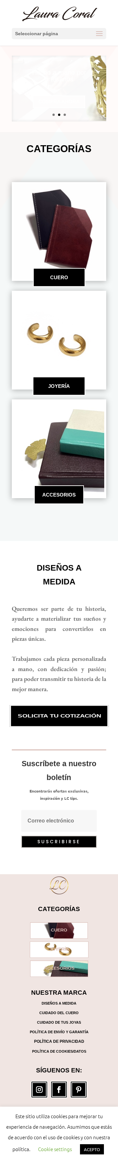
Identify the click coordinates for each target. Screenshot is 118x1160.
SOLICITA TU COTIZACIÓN (59, 716)
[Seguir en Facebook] (59, 1089)
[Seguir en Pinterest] (78, 1089)
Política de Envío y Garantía (59, 1032)
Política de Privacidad (59, 1041)
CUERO (59, 277)
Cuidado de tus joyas (59, 1022)
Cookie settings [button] (55, 1149)
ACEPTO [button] (92, 1149)
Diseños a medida (59, 574)
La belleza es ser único (59, 81)
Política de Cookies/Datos (59, 1051)
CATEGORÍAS (59, 148)
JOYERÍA (59, 386)
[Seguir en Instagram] (39, 1089)
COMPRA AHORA (59, 104)
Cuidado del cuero (59, 1013)
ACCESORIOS (59, 495)
